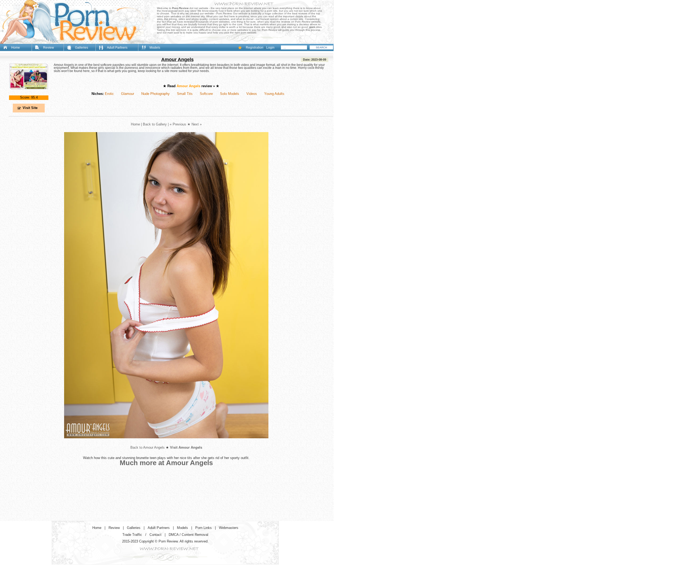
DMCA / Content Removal (188, 535)
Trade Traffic (132, 535)
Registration (254, 47)
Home (15, 47)
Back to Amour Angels (147, 447)
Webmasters (228, 528)
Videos (251, 94)
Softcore (206, 94)
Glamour (127, 94)
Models (155, 47)
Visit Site (30, 108)
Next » (197, 124)
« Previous (178, 124)
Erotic (109, 94)
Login (270, 47)
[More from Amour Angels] (166, 442)
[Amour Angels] (28, 94)
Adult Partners (117, 47)
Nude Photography (155, 94)
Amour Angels (177, 59)
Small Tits (185, 94)
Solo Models (229, 94)
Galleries (81, 47)
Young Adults (274, 94)
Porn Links (203, 528)
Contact (155, 535)
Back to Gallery (155, 124)
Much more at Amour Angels (166, 462)
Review (48, 47)
